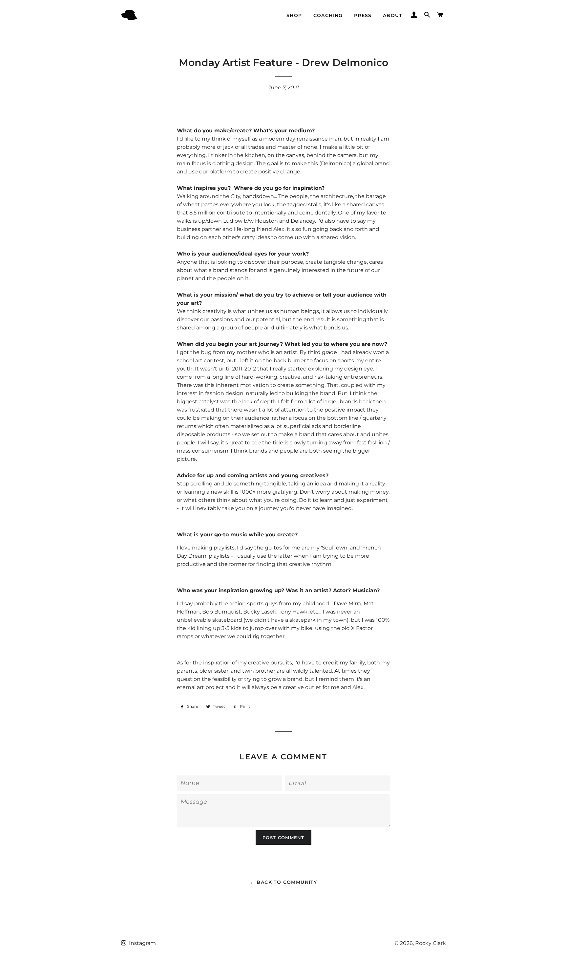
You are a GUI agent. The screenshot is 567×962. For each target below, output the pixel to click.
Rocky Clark (430, 943)
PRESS (363, 15)
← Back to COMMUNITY (283, 882)
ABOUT (392, 15)
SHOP (294, 15)
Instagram (142, 943)
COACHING (328, 15)
